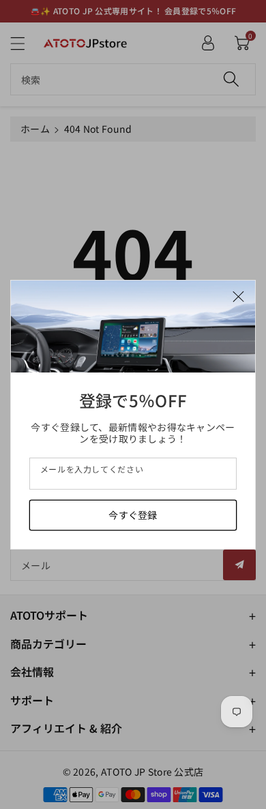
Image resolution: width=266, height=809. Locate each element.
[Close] (238, 295)
